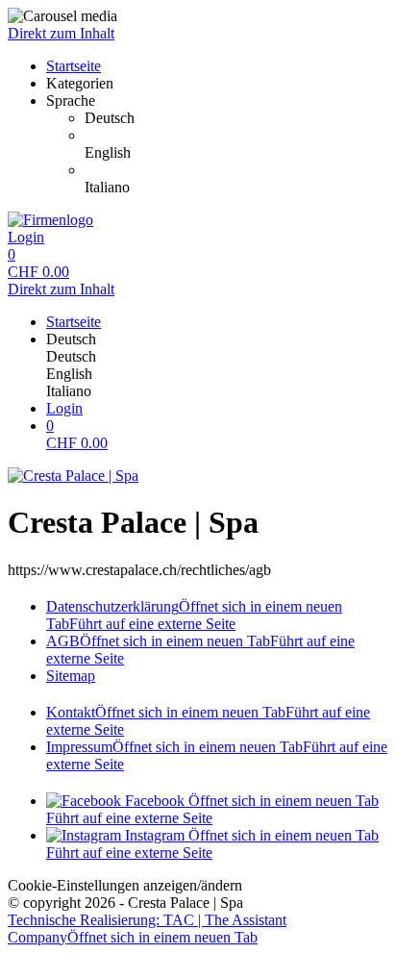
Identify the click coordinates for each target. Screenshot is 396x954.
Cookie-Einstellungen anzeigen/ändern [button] (125, 885)
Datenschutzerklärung (194, 615)
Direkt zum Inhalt (61, 33)
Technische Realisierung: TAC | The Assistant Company (147, 928)
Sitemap (70, 675)
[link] (236, 118)
